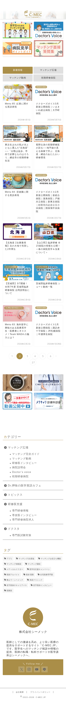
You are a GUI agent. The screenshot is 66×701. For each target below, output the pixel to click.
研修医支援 (15, 504)
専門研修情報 (20, 510)
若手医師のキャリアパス (17, 585)
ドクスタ (14, 528)
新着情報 (18, 70)
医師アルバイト (13, 575)
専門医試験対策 (21, 535)
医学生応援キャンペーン (40, 569)
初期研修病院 (48, 77)
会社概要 (20, 692)
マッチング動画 (17, 77)
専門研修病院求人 (23, 519)
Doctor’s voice (21, 472)
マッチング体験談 (14, 564)
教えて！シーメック (15, 580)
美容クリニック (36, 580)
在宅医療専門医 (46, 575)
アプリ (9, 559)
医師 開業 (30, 575)
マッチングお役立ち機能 (51, 559)
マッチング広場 (48, 70)
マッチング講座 (34, 564)
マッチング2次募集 (26, 559)
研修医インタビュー (24, 463)
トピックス (15, 494)
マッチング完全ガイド (26, 454)
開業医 (9, 591)
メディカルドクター (15, 569)
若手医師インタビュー (42, 585)
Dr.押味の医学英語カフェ (24, 485)
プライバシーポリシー (40, 692)
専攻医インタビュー (24, 515)
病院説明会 (19, 467)
